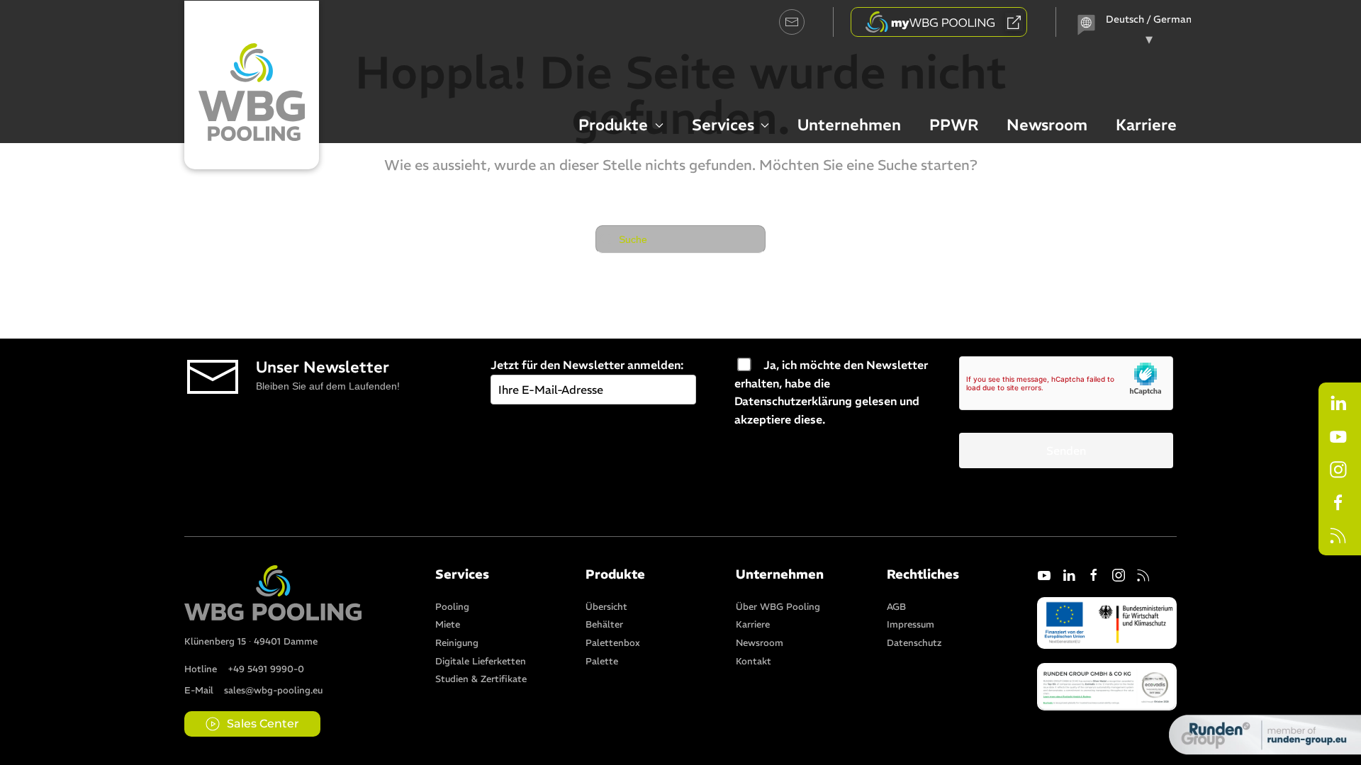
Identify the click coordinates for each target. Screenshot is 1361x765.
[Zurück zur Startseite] (251, 85)
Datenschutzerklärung (793, 401)
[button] (1107, 686)
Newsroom (1047, 125)
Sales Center (263, 723)
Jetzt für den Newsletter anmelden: (587, 365)
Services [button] (723, 125)
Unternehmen (849, 125)
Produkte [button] (613, 125)
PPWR (953, 125)
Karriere (1146, 125)
